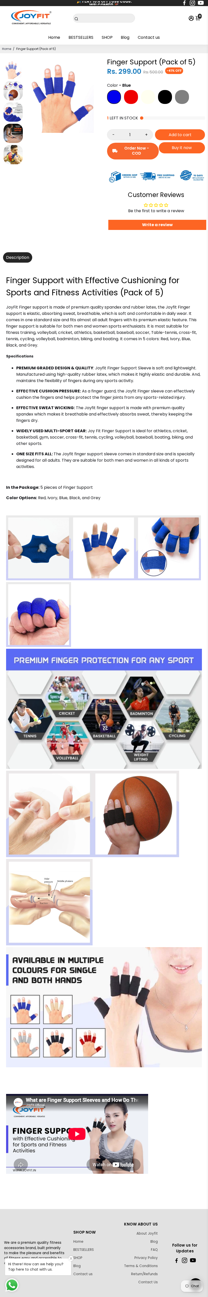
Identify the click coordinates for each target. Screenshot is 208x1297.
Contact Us (148, 1282)
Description (17, 257)
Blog (125, 37)
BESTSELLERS (80, 37)
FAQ (154, 1249)
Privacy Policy (146, 1257)
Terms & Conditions (141, 1266)
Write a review (157, 225)
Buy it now (182, 148)
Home (54, 37)
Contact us (149, 37)
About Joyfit (147, 1233)
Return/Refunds (144, 1274)
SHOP (107, 37)
